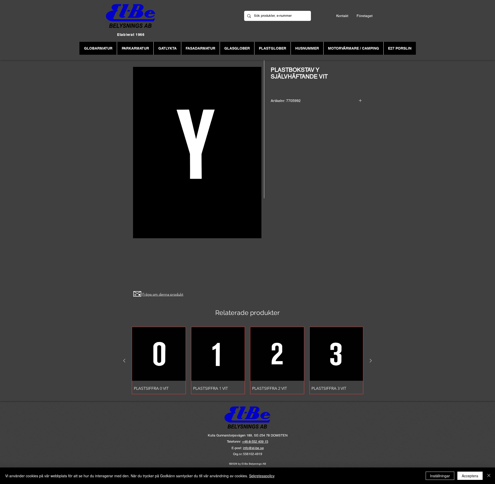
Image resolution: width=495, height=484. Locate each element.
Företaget (365, 16)
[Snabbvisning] (159, 354)
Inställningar (440, 475)
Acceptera (470, 475)
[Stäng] (489, 476)
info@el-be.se (253, 448)
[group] (247, 360)
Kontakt (342, 16)
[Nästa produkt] (371, 361)
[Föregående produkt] (124, 361)
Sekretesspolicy (262, 475)
